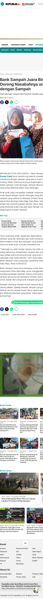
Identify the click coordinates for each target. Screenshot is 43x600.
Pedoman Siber (37, 574)
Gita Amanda (8, 98)
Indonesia (5, 50)
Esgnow (3, 561)
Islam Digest (36, 551)
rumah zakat (5, 314)
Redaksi (19, 574)
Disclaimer (3, 577)
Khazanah (9, 74)
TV (1, 564)
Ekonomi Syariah (18, 45)
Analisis (19, 554)
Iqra (17, 551)
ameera (4, 45)
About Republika (6, 574)
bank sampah (32, 314)
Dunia (12, 50)
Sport (34, 554)
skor (31, 45)
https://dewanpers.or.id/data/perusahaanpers (18, 588)
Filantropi (27, 50)
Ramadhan (20, 564)
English (34, 561)
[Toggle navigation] (2, 4)
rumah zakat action (18, 314)
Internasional (4, 557)
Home (2, 74)
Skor (34, 548)
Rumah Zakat (37, 50)
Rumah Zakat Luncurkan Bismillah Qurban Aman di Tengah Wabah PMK (9, 224)
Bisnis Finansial (37, 557)
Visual (18, 561)
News (2, 554)
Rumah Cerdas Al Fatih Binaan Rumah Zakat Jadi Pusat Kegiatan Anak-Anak (28, 224)
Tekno (18, 557)
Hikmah (19, 50)
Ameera (3, 548)
